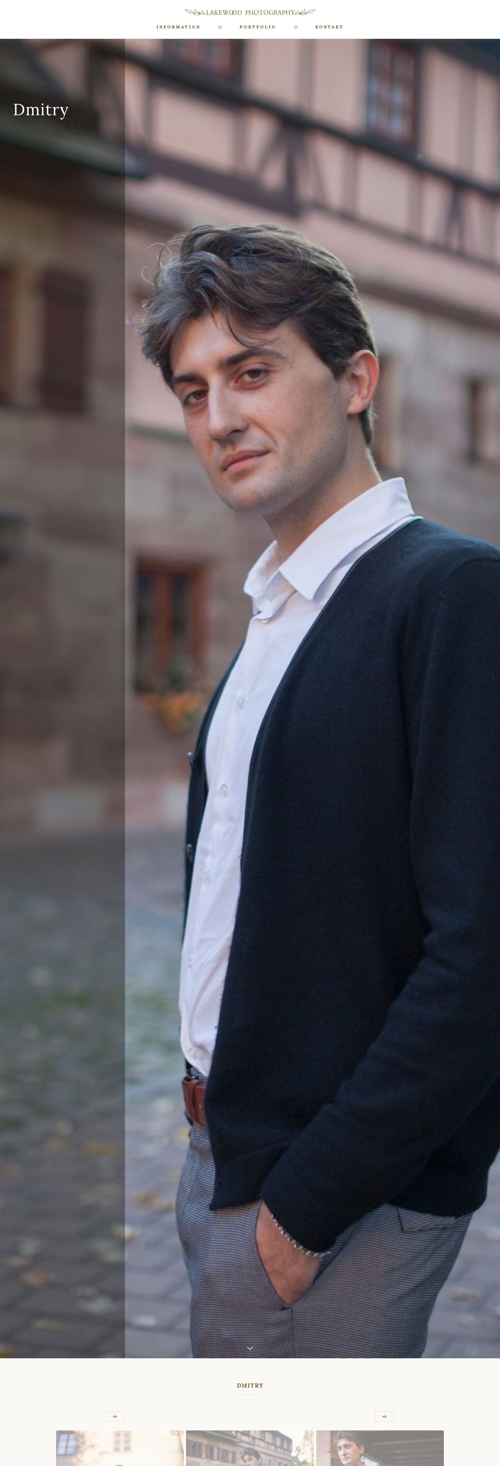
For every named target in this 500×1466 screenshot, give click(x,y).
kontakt (329, 27)
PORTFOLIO (258, 27)
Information (179, 27)
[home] (250, 12)
